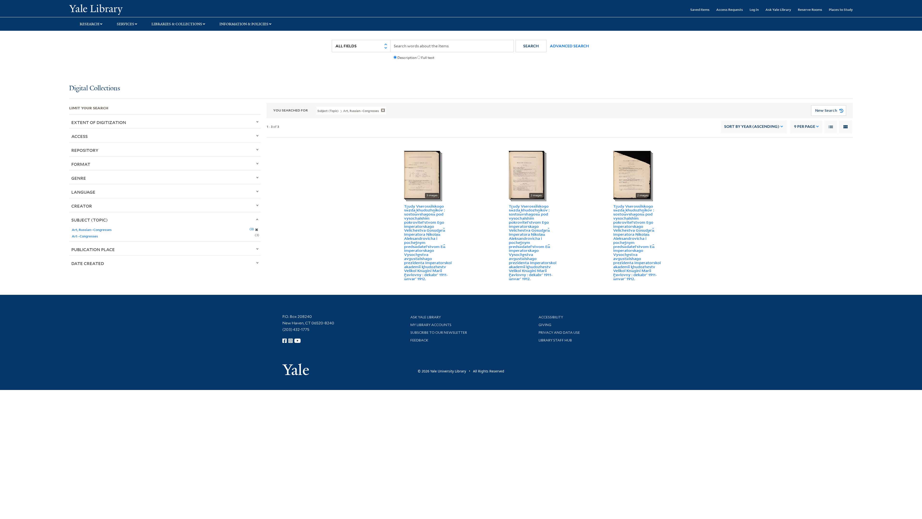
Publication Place (93, 249)
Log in (754, 9)
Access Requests (729, 9)
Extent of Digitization (98, 122)
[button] (531, 46)
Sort (751, 126)
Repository (84, 150)
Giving (545, 325)
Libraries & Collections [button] (177, 24)
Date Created (87, 263)
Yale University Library (128, 9)
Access (79, 136)
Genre (78, 178)
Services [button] (125, 24)
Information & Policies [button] (243, 24)
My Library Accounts (430, 325)
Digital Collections (94, 88)
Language (83, 192)
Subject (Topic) (89, 220)
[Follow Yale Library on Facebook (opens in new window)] (284, 341)
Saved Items (700, 9)
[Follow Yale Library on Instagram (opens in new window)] (290, 341)
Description (407, 58)
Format (80, 164)
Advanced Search (569, 46)
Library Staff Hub (555, 340)
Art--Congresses (85, 236)
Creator (81, 206)
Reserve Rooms (810, 9)
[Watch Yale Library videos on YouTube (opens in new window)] (297, 341)
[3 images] (422, 174)
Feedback (419, 340)
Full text (427, 58)
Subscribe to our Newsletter (438, 332)
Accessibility (551, 317)
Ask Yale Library (778, 9)
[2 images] (526, 174)
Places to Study (841, 9)
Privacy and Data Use (559, 332)
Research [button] (89, 24)
